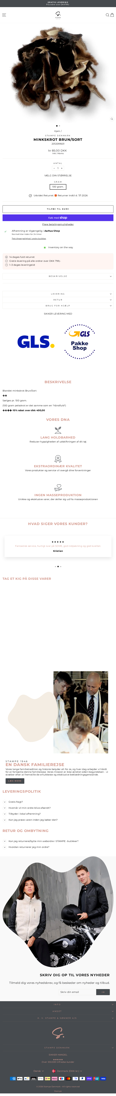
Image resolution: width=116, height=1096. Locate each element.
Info (57, 1004)
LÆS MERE (15, 781)
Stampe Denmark (58, 136)
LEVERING (58, 294)
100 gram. (58, 186)
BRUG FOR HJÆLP (58, 306)
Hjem (57, 131)
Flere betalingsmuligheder (58, 224)
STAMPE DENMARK (57, 1048)
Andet (57, 1011)
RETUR (58, 300)
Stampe (58, 1091)
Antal (58, 163)
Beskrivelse (58, 276)
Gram (58, 182)
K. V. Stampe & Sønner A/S (57, 1018)
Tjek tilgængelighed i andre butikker (29, 239)
